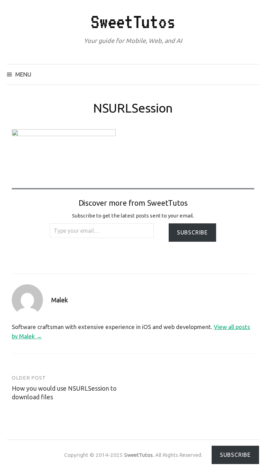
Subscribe (192, 232)
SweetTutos (133, 22)
